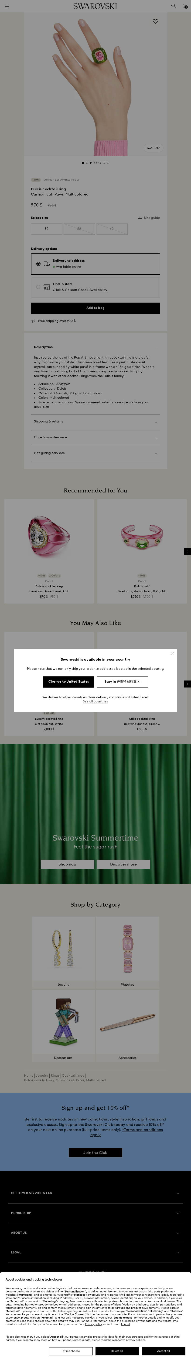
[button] (172, 653)
